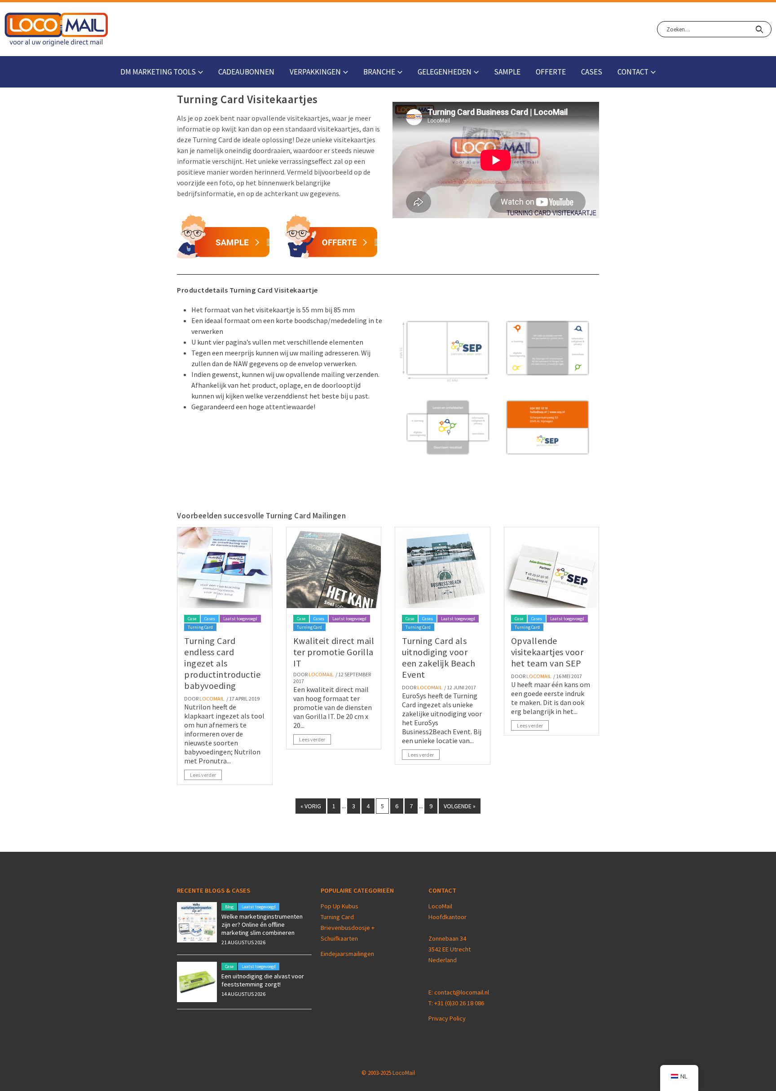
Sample (507, 72)
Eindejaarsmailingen (347, 954)
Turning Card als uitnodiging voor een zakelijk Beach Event (438, 657)
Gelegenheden (445, 72)
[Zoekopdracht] (759, 29)
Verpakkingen (315, 72)
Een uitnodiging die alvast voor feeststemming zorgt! (262, 980)
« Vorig (310, 806)
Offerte (551, 72)
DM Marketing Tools (158, 72)
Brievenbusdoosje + (348, 928)
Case (192, 619)
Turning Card (200, 627)
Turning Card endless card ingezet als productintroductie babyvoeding (222, 663)
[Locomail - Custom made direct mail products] (56, 29)
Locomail (212, 698)
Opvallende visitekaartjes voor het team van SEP (547, 652)
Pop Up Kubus (339, 906)
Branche (379, 72)
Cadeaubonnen (246, 72)
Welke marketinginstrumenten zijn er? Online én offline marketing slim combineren (262, 924)
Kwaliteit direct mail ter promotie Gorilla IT (334, 652)
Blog (229, 907)
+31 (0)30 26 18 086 (459, 1003)
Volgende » (460, 806)
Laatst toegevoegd (240, 619)
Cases (591, 72)
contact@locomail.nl (461, 992)
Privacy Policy (447, 1018)
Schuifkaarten (339, 938)
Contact (632, 72)
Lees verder (203, 774)
